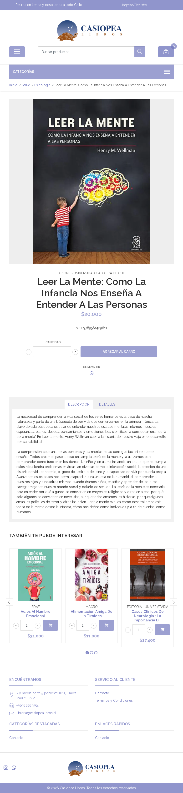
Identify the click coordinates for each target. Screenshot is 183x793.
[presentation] (9, 602)
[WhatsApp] (14, 768)
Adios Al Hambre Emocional (36, 613)
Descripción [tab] (79, 404)
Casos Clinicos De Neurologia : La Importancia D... (148, 615)
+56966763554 (27, 705)
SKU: (79, 328)
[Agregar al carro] (50, 625)
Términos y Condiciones (114, 700)
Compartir (91, 367)
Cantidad (53, 342)
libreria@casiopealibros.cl (36, 713)
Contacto (102, 693)
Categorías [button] (23, 72)
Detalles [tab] (107, 404)
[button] (87, 652)
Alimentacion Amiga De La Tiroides (91, 613)
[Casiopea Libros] (89, 30)
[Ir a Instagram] (6, 768)
